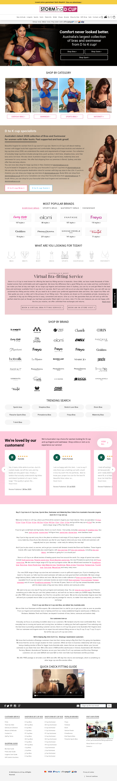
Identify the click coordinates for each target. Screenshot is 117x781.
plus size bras (63, 550)
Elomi (66, 727)
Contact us (96, 17)
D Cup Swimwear (50, 722)
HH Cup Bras (29, 745)
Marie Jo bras (71, 565)
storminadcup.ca (71, 176)
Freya (66, 722)
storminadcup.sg (73, 168)
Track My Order (9, 725)
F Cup (23, 522)
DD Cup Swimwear (51, 725)
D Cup (98, 520)
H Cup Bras (28, 742)
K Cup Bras (28, 756)
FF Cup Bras (28, 733)
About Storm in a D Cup (93, 743)
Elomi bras (23, 565)
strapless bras (93, 530)
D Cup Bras (28, 722)
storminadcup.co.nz (60, 165)
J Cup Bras (28, 750)
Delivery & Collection (11, 727)
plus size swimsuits (78, 550)
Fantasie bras (89, 565)
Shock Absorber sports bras (60, 560)
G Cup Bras (28, 736)
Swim (42, 17)
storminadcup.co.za (12, 181)
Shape (60, 17)
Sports (36, 17)
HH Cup (51, 522)
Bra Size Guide (9, 749)
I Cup (57, 522)
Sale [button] (89, 17)
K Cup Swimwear (50, 756)
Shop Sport (84, 57)
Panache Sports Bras (71, 739)
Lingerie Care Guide (11, 754)
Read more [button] (13, 484)
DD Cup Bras (29, 725)
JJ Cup (67, 522)
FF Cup (28, 522)
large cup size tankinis (84, 577)
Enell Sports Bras (70, 736)
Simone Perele (69, 730)
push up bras (33, 532)
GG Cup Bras (29, 739)
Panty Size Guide (10, 751)
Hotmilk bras (61, 565)
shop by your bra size (82, 590)
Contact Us (8, 733)
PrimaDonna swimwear (43, 582)
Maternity (48, 17)
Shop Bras (71, 51)
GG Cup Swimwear (51, 739)
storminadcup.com (51, 173)
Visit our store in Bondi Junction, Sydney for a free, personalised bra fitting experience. (99, 739)
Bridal (55, 17)
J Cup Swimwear (50, 750)
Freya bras (80, 565)
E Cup (18, 522)
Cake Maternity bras (49, 565)
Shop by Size (74, 17)
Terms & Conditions (92, 776)
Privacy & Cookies (88, 772)
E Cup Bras (28, 727)
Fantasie (67, 725)
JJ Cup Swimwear (50, 753)
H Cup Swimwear (50, 742)
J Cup (62, 522)
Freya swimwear (86, 580)
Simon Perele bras (34, 565)
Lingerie (29, 17)
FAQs (6, 722)
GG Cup (40, 522)
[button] (115, 298)
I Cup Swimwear (50, 747)
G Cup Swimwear (50, 736)
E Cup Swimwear (50, 727)
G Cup (34, 522)
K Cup (89, 522)
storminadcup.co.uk (12, 176)
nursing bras (43, 532)
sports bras (64, 532)
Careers (89, 746)
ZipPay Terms (9, 736)
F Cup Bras (28, 730)
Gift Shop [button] (84, 17)
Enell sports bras (28, 560)
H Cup (46, 522)
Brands (66, 17)
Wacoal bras (56, 567)
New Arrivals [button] (21, 17)
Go (109, 706)
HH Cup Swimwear (51, 745)
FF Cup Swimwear (50, 733)
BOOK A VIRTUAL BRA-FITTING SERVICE (42, 307)
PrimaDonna (68, 733)
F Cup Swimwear (50, 730)
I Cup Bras (28, 747)
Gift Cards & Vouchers (12, 757)
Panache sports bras (41, 560)
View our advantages (73, 2)
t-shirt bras (82, 530)
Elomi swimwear (74, 580)
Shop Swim (96, 51)
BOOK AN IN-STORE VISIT (81, 307)
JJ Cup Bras (28, 753)
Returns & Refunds (11, 730)
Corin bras (47, 567)
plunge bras (72, 532)
